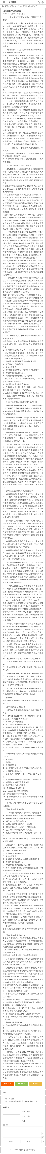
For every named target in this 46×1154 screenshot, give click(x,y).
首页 (11, 6)
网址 (23, 1121)
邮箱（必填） (26, 1116)
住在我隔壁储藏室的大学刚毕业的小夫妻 (23, 1101)
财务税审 (18, 6)
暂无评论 (21, 14)
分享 (37, 1083)
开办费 (11, 1099)
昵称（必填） (26, 1111)
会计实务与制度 (28, 6)
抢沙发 (22, 1083)
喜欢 (8, 1083)
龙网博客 (13, 2)
